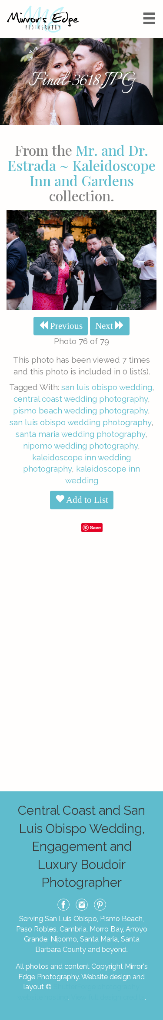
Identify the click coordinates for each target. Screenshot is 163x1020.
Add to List (86, 500)
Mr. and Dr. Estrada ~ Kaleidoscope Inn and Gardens (81, 165)
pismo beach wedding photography (80, 410)
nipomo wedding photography (80, 445)
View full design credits (108, 997)
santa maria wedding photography (80, 434)
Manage (151, 4)
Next (105, 326)
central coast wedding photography (80, 398)
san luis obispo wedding (106, 387)
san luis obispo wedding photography (80, 422)
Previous (65, 326)
